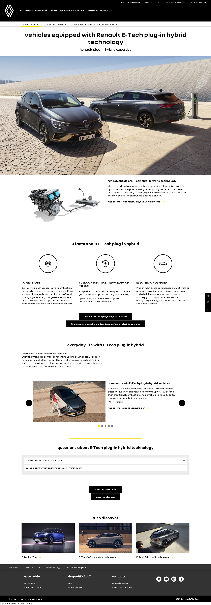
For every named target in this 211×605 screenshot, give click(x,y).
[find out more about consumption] (69, 401)
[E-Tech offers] (48, 538)
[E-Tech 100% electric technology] (105, 538)
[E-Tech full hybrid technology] (162, 538)
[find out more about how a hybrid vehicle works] (64, 202)
